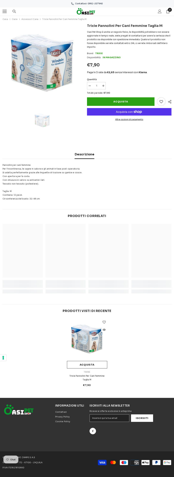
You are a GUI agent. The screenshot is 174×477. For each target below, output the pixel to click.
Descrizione (84, 154)
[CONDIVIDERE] (168, 102)
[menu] (5, 11)
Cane (15, 19)
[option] (42, 63)
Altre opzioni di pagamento (129, 119)
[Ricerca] (14, 11)
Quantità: (92, 79)
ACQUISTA (120, 101)
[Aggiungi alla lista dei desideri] (161, 101)
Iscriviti (142, 418)
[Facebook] (93, 431)
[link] (23, 286)
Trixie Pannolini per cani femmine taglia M (87, 378)
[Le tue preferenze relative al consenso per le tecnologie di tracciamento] (3, 357)
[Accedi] (160, 11)
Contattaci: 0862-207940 (89, 3)
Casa (5, 19)
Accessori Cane (29, 19)
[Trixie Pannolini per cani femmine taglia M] (87, 339)
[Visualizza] (104, 330)
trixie (98, 53)
